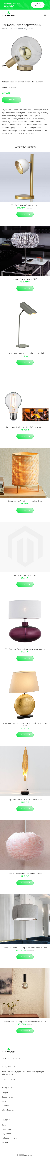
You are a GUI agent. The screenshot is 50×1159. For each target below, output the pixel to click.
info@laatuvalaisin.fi (10, 1079)
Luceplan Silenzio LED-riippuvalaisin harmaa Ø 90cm (25, 948)
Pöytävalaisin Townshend (25, 575)
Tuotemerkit (29, 82)
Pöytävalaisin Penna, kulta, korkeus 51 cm (25, 800)
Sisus (4, 1101)
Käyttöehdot (7, 1133)
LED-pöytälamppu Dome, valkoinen (25, 205)
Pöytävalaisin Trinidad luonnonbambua (25, 501)
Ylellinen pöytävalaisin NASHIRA (25, 279)
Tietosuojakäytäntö (10, 1138)
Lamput (5, 1093)
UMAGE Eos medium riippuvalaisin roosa (25, 873)
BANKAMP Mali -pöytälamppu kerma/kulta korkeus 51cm (25, 724)
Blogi (4, 1125)
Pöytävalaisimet (8, 84)
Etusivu (4, 28)
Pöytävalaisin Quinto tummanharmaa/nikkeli (25, 353)
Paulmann (39, 82)
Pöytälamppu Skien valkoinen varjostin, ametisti (25, 649)
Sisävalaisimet (18, 82)
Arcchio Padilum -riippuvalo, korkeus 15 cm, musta (25, 1022)
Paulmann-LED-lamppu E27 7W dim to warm (25, 427)
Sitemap (5, 1142)
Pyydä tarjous (38, 5)
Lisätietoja (12, 100)
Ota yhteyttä (7, 1129)
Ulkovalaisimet (7, 1110)
